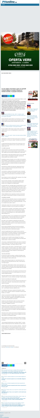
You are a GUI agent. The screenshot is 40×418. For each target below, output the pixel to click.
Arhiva (1, 416)
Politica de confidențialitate (4, 417)
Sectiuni (3, 4)
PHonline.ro (2, 412)
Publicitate (1, 415)
